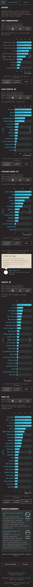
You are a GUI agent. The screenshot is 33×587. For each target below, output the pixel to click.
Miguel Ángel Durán (6, 272)
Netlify (20, 574)
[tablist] (13, 25)
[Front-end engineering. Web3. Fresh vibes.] (27, 532)
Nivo (24, 573)
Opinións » (26, 564)
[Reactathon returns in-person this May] (27, 514)
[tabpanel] (16, 55)
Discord (21, 579)
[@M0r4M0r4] (17, 172)
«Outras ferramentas (10, 564)
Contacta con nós (25, 578)
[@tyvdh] (15, 89)
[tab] (7, 25)
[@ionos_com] (10, 282)
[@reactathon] (8, 397)
